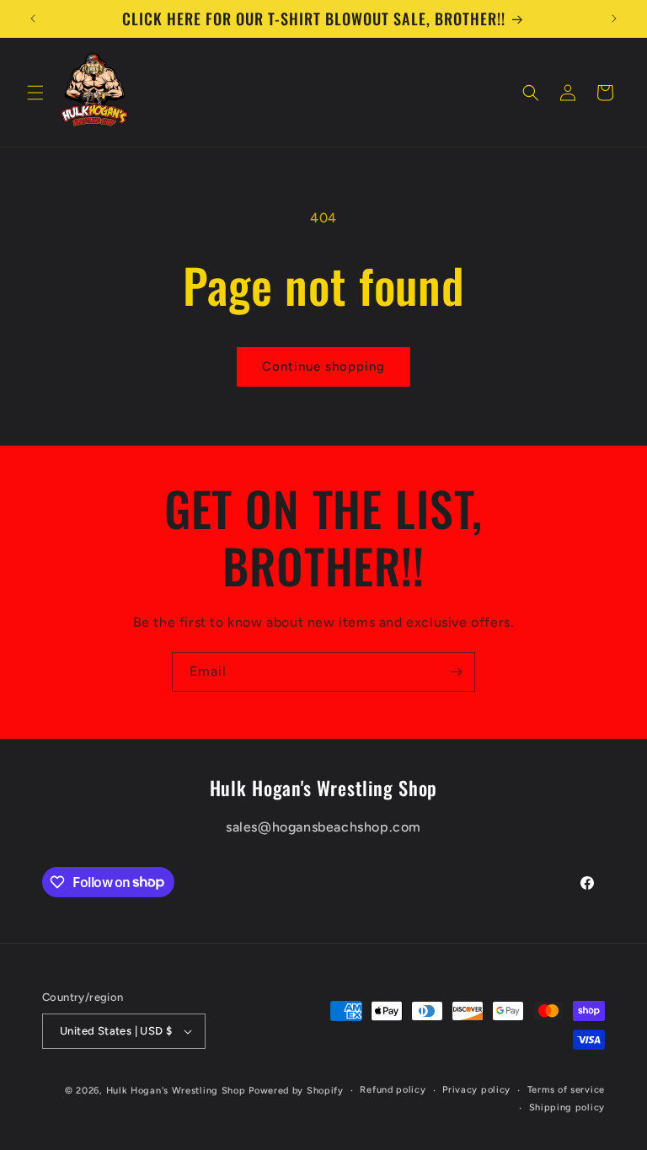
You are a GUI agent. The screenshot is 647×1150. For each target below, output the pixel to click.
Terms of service (566, 1089)
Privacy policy (476, 1089)
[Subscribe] (455, 672)
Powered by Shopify (296, 1090)
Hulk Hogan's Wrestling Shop (176, 1090)
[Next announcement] (614, 18)
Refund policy (392, 1089)
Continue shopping (323, 366)
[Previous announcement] (32, 18)
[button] (35, 92)
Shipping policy (567, 1107)
